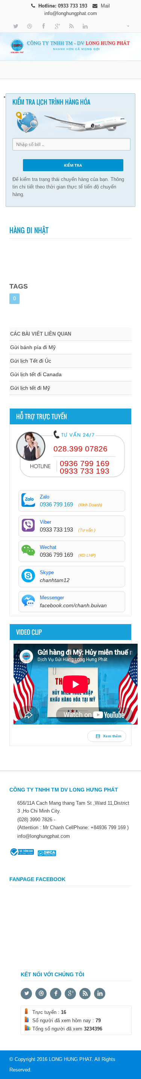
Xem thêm (111, 736)
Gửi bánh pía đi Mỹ (33, 347)
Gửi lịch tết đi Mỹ (30, 388)
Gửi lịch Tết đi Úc (30, 361)
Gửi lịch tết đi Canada (36, 374)
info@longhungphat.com (70, 13)
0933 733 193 (73, 6)
